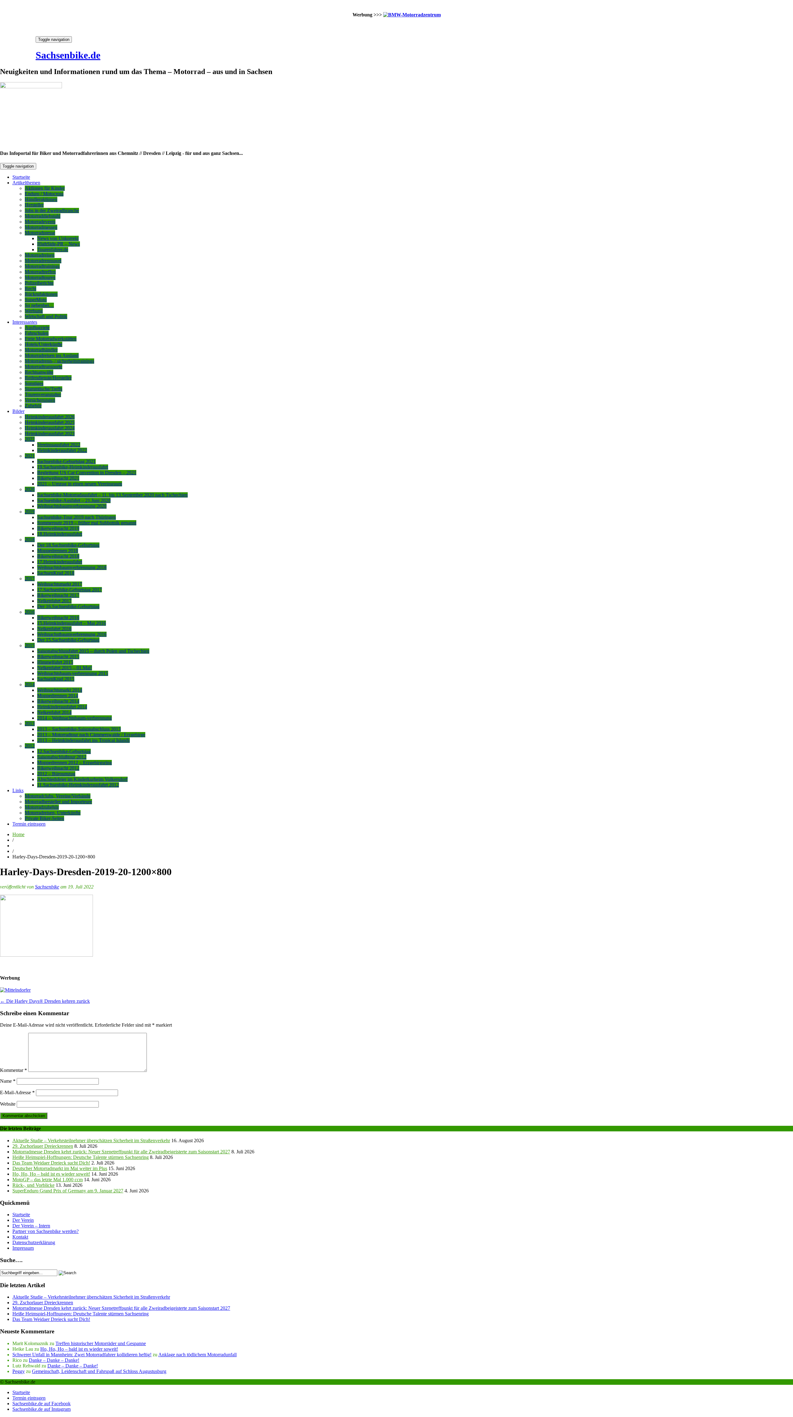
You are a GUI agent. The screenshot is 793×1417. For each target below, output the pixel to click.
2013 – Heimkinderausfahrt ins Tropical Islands (83, 740)
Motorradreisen (40, 255)
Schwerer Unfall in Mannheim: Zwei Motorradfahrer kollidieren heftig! (81, 1354)
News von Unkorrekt (58, 238)
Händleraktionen (41, 199)
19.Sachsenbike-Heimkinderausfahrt (72, 467)
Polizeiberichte (39, 283)
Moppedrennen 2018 (57, 550)
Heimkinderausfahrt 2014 (62, 706)
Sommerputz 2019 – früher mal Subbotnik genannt (86, 522)
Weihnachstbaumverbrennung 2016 (72, 634)
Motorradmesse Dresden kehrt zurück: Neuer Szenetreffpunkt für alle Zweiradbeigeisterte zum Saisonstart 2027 (121, 1151)
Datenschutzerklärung (33, 1242)
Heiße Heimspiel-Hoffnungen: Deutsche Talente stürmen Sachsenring (80, 1157)
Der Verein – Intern (31, 1225)
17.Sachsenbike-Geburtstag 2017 (69, 589)
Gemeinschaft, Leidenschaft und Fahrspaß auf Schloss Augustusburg (99, 1371)
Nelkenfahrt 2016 (54, 628)
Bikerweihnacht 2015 (58, 656)
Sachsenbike (47, 886)
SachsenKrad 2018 (55, 573)
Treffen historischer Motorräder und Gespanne (100, 1343)
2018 (30, 539)
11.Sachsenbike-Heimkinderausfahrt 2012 (78, 784)
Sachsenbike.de (68, 55)
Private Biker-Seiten (44, 818)
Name (7, 1081)
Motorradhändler (41, 350)
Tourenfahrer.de (52, 249)
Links (18, 790)
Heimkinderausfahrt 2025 (50, 422)
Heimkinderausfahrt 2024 (50, 428)
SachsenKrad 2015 (55, 679)
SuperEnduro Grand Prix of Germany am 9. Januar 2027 (67, 1190)
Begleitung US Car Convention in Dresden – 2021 (86, 472)
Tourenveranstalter (43, 394)
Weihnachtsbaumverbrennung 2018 (72, 567)
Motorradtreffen (40, 271)
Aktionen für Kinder (45, 188)
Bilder (18, 411)
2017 (30, 578)
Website (7, 1104)
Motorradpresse (40, 232)
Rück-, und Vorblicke (33, 1185)
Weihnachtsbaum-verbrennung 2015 (72, 673)
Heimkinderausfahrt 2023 (50, 433)
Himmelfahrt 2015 (55, 662)
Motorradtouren (40, 277)
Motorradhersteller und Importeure (58, 801)
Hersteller (34, 205)
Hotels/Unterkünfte (43, 344)
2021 (30, 455)
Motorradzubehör (42, 807)
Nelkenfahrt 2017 (54, 600)
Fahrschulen (37, 333)
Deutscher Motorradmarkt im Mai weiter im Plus (59, 1168)
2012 (30, 745)
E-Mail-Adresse (17, 1092)
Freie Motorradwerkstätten (51, 338)
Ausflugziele (37, 327)
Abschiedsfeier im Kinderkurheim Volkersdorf (82, 779)
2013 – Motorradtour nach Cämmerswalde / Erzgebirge (91, 734)
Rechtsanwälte (39, 372)
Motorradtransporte (43, 366)
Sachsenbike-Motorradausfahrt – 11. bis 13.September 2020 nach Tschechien (112, 495)
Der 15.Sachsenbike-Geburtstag (68, 640)
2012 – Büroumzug (56, 773)
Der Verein (23, 1220)
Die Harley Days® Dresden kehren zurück (45, 1001)
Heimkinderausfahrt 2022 (62, 450)
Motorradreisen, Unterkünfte (53, 812)
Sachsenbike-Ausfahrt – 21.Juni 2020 (74, 500)
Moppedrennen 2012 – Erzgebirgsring (74, 762)
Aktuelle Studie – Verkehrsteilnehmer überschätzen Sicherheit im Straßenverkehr (91, 1140)
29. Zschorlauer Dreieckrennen (42, 1146)
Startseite (21, 177)
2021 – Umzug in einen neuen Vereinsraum (79, 483)
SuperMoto (36, 299)
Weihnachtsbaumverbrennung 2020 (72, 506)
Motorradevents (40, 221)
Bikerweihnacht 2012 (58, 768)
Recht (30, 288)
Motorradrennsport (43, 260)
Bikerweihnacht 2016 (58, 617)
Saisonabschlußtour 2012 (61, 757)
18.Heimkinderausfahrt (59, 534)
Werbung (34, 311)
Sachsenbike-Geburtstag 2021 (66, 461)
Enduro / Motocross (44, 193)
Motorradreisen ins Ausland (52, 355)
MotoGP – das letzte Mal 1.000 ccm (47, 1179)
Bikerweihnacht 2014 (58, 701)
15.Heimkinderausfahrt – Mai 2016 (71, 623)
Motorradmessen (41, 227)
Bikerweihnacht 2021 (58, 478)
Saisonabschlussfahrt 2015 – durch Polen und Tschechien (93, 651)
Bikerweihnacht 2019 (58, 528)
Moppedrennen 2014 (57, 695)
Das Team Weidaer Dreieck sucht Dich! (51, 1162)
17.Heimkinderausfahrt (59, 561)
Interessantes (24, 322)
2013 (30, 723)
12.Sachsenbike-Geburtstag (64, 751)
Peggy (18, 1371)
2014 (30, 684)
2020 (30, 489)
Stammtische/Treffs (43, 389)
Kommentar (13, 1070)
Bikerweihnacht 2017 (58, 595)
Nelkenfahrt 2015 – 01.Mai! (64, 667)
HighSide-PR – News (58, 244)
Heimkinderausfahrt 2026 (50, 416)
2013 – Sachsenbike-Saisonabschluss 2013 (79, 729)
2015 (30, 645)
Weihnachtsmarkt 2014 (59, 690)
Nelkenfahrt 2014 (54, 712)
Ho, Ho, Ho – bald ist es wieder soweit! (51, 1174)
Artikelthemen (26, 182)
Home (18, 834)
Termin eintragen (29, 824)
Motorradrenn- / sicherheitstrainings (59, 361)
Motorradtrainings (42, 266)
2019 (30, 511)
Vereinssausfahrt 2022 (58, 444)
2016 (30, 612)
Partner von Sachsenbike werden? (45, 1231)
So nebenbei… (39, 305)
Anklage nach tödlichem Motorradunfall (197, 1354)
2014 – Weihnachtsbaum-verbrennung (74, 718)
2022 (30, 439)
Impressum (23, 1248)
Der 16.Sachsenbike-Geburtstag (68, 606)
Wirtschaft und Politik (46, 316)
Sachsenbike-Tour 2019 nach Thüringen (76, 517)
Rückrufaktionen (41, 294)
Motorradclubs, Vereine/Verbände (57, 796)
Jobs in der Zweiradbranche (52, 210)
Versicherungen (40, 400)
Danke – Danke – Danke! (54, 1360)
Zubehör (33, 405)
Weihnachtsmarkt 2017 (59, 584)
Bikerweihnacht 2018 (58, 556)
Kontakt (20, 1236)
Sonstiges (34, 383)
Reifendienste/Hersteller (48, 377)
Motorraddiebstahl (42, 216)
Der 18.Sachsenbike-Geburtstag (68, 545)
